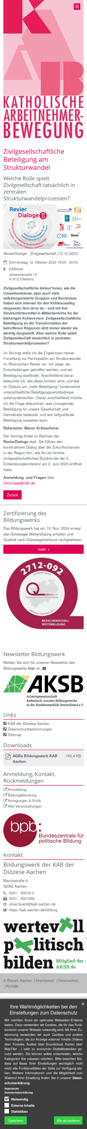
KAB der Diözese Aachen (28, 723)
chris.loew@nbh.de (19, 483)
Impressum (45, 980)
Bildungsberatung (22, 795)
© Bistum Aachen (18, 980)
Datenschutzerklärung (18, 1092)
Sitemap (14, 734)
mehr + (44, 549)
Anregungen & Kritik (24, 800)
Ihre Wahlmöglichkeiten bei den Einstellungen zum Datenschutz (43, 1009)
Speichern (15, 1120)
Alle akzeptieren (68, 1120)
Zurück (12, 494)
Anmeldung (17, 789)
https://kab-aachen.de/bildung (33, 909)
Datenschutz (68, 980)
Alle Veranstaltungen (25, 806)
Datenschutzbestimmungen (30, 729)
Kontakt (12, 986)
